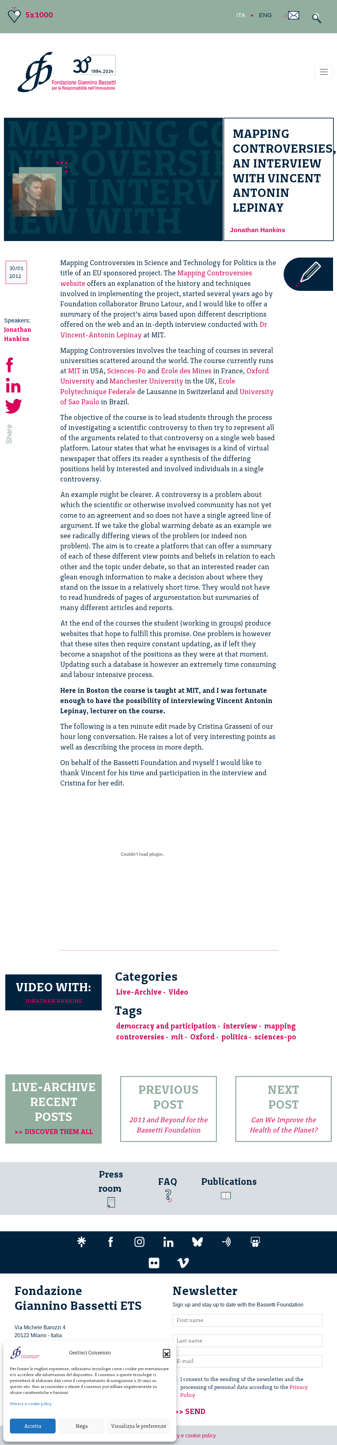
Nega (82, 1426)
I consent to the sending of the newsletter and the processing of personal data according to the (244, 1387)
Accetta (32, 1426)
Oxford (202, 1036)
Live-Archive (139, 992)
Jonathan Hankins (257, 230)
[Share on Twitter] (14, 405)
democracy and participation (166, 1026)
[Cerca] (315, 18)
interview (240, 1026)
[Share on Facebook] (14, 363)
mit (177, 1036)
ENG (265, 15)
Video (178, 992)
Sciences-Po (126, 371)
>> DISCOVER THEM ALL (53, 1131)
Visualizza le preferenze (138, 1426)
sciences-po (275, 1036)
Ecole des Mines (186, 371)
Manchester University (146, 381)
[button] (166, 1352)
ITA (240, 15)
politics (234, 1036)
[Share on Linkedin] (14, 384)
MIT (74, 371)
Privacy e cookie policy (31, 1403)
